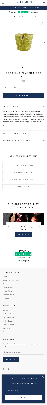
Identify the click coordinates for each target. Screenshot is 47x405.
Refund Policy (7, 287)
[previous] (2, 43)
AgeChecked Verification (11, 280)
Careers (5, 332)
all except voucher (23, 165)
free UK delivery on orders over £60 (23, 7)
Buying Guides (7, 321)
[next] (44, 43)
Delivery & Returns (9, 284)
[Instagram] (13, 369)
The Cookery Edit (8, 317)
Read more (6, 126)
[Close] (43, 377)
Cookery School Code (23, 180)
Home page (6, 328)
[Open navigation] (3, 3)
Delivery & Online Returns (16, 140)
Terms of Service (8, 295)
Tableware (23, 187)
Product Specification (14, 134)
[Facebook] (3, 369)
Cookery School (8, 314)
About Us (6, 310)
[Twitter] (8, 369)
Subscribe (23, 397)
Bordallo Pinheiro (23, 172)
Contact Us (6, 298)
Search (5, 277)
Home (13, 16)
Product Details (11, 106)
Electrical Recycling (9, 325)
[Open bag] (44, 3)
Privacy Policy (7, 291)
